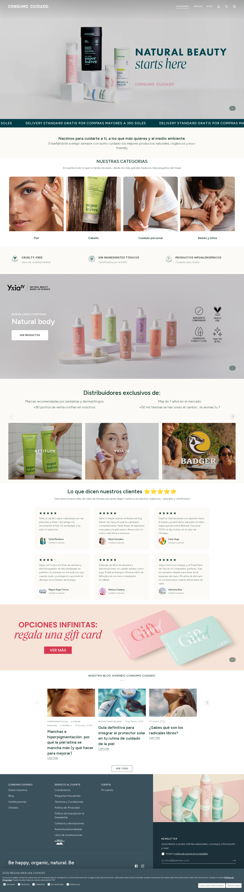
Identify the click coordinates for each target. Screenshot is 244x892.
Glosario (13, 807)
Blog (11, 795)
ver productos (30, 335)
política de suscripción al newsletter (191, 853)
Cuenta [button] (106, 784)
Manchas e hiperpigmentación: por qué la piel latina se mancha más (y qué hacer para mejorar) (70, 742)
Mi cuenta (107, 790)
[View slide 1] (122, 59)
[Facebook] (136, 866)
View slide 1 (232, 108)
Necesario (10, 884)
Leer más (52, 757)
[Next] (233, 417)
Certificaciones (17, 801)
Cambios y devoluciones (69, 823)
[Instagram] (142, 866)
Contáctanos (62, 790)
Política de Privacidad (67, 807)
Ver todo (122, 768)
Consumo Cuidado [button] (20, 784)
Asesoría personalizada (68, 829)
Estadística (40, 884)
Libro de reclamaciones (68, 835)
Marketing (25, 884)
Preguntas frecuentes (68, 795)
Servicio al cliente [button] (67, 784)
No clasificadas (57, 884)
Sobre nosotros (17, 790)
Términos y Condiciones (69, 801)
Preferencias (75, 884)
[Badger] (199, 451)
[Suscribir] (231, 860)
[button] (182, 6)
